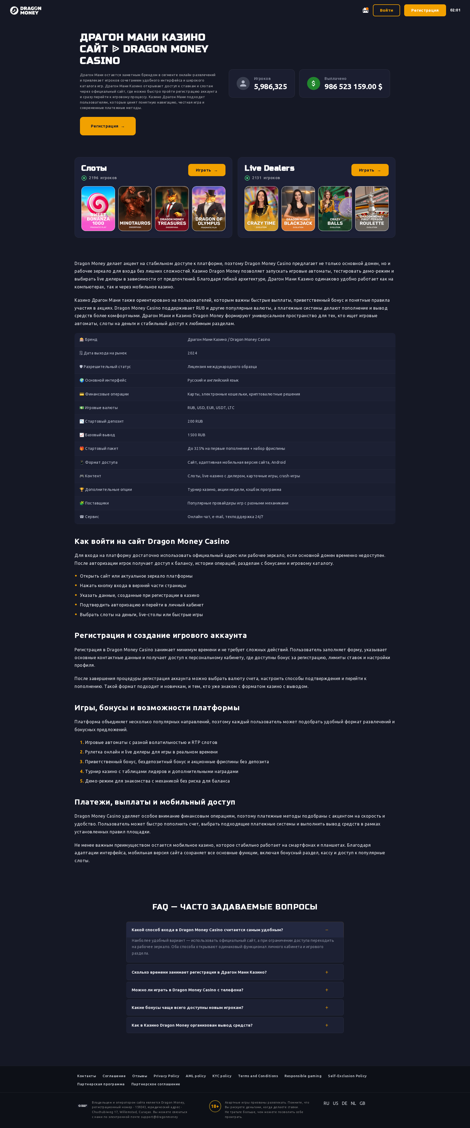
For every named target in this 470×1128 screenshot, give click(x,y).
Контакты (86, 1076)
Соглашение (114, 1076)
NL (353, 1103)
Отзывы (139, 1076)
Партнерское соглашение (155, 1084)
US (336, 1103)
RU (327, 1103)
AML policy (196, 1076)
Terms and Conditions (258, 1076)
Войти (386, 10)
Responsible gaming (303, 1076)
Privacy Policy (166, 1076)
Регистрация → (108, 126)
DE (345, 1103)
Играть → (207, 170)
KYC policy (221, 1076)
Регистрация (425, 10)
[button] (235, 929)
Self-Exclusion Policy (347, 1076)
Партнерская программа (101, 1084)
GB (363, 1103)
